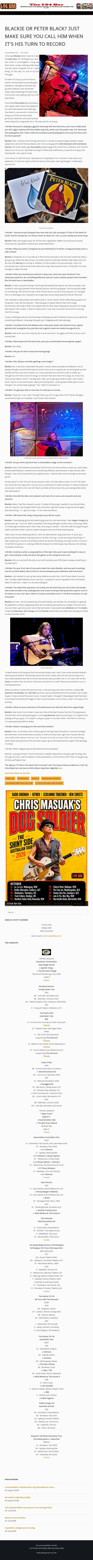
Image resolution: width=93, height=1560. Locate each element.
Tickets (46, 980)
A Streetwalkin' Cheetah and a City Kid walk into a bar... (30, 1487)
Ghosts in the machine (15, 1518)
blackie (35, 778)
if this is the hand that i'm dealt (49, 783)
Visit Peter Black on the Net (17, 773)
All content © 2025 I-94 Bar (46, 1545)
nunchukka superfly (51, 778)
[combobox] (46, 912)
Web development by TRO (47, 1553)
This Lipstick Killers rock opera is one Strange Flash (28, 1507)
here (60, 768)
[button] (46, 13)
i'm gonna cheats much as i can (19, 783)
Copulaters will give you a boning (20, 1528)
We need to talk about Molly (17, 1497)
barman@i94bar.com (52, 936)
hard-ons (10, 778)
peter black (23, 778)
